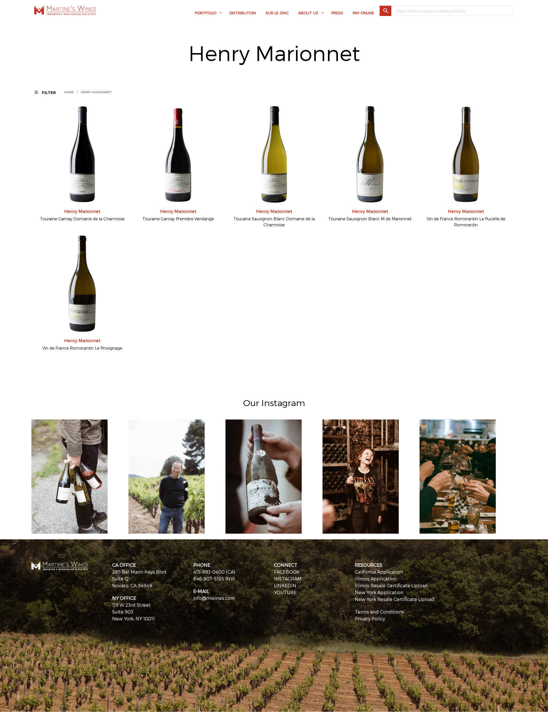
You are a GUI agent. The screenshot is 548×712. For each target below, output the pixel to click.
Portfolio (205, 13)
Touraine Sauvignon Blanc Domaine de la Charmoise (274, 221)
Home (69, 92)
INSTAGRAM (288, 578)
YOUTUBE (285, 592)
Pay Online (363, 13)
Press (337, 13)
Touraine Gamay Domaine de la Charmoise (82, 218)
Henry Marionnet (82, 211)
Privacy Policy (370, 618)
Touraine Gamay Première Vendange (178, 218)
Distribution (242, 13)
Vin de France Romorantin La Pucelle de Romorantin (466, 221)
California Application (379, 571)
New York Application (379, 592)
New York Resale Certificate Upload (395, 599)
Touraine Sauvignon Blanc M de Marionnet (370, 218)
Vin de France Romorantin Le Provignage (82, 348)
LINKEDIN (285, 585)
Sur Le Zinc (277, 13)
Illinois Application (375, 578)
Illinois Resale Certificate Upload (391, 585)
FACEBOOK (287, 571)
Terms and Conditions (379, 611)
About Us (308, 13)
